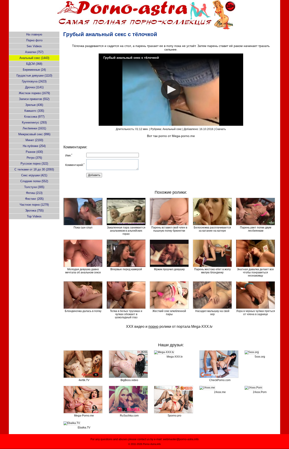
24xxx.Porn (260, 392)
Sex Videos (34, 46)
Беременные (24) (34, 69)
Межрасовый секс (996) (34, 134)
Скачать (220, 129)
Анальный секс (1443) (34, 58)
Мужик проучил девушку (169, 269)
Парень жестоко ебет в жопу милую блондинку (212, 271)
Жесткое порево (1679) (34, 93)
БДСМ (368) (34, 63)
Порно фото (34, 40)
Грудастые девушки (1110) (34, 75)
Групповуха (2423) (34, 81)
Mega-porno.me (183, 136)
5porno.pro (174, 415)
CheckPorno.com (220, 380)
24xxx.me (220, 392)
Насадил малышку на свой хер (212, 312)
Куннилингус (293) (34, 122)
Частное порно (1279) (34, 204)
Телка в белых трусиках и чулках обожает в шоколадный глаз (126, 314)
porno (162, 136)
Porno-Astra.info (152, 444)
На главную (34, 34)
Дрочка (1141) (34, 87)
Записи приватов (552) (34, 99)
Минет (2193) (34, 140)
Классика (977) (34, 116)
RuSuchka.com (129, 415)
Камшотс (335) (34, 110)
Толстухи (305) (34, 187)
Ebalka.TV (84, 427)
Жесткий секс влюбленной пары (169, 312)
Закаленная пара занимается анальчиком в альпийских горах (126, 230)
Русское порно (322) (34, 163)
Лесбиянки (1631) (34, 128)
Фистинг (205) (34, 198)
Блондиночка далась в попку (83, 311)
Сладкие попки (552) (34, 181)
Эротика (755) (34, 210)
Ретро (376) (34, 157)
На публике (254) (34, 146)
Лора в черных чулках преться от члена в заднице (255, 312)
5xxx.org (260, 356)
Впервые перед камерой (126, 269)
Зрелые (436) (34, 105)
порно (153, 326)
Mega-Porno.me (84, 415)
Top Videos (34, 216)
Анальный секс (172, 129)
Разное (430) (34, 152)
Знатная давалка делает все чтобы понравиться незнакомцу (255, 272)
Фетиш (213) (34, 193)
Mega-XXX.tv (201, 326)
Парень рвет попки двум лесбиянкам (255, 229)
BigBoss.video (129, 380)
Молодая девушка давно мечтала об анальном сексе (83, 271)
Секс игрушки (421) (34, 175)
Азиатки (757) (34, 52)
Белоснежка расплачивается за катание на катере (212, 229)
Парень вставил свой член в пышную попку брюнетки (169, 229)
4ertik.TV (84, 380)
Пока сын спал (83, 227)
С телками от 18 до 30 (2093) (34, 169)
